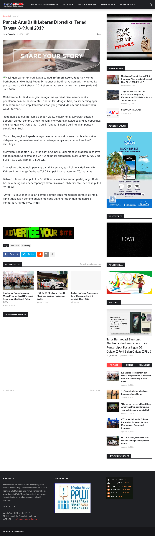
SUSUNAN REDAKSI (131, 109)
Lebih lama (95, 390)
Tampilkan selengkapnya (90, 264)
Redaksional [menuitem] (108, 4)
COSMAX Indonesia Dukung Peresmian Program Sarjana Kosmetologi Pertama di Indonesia (134, 423)
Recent (129, 365)
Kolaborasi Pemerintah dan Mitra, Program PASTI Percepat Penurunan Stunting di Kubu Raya (18, 297)
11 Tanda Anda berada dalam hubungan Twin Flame (134, 392)
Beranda (6, 16)
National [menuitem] (68, 4)
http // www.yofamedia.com (25, 519)
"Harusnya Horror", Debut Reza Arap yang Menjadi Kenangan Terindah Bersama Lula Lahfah (136, 407)
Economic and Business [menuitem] (44, 4)
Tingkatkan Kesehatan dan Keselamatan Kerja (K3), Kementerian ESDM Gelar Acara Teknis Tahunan (136, 96)
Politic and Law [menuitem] (87, 4)
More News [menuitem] (126, 4)
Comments (144, 365)
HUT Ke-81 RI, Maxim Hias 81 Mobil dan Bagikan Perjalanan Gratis (51, 296)
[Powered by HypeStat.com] (119, 498)
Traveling (26, 245)
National (15, 16)
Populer (114, 365)
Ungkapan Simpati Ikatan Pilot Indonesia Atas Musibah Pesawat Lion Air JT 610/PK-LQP (136, 79)
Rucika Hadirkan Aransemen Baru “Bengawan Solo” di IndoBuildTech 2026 (84, 296)
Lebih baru (9, 390)
